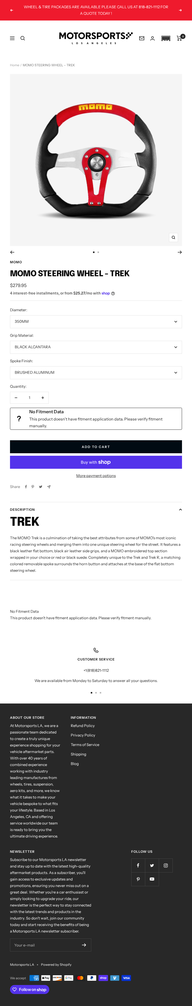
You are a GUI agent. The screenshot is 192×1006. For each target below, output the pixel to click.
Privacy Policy (83, 735)
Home (14, 65)
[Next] (180, 252)
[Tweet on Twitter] (40, 486)
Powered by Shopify (56, 964)
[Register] (84, 945)
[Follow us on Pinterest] (138, 879)
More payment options (96, 475)
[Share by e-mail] (48, 486)
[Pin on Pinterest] (33, 486)
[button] (166, 38)
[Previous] (12, 252)
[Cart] (179, 38)
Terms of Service (85, 744)
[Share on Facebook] (26, 486)
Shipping (78, 754)
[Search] (22, 38)
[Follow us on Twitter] (152, 865)
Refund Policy (83, 725)
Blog (75, 763)
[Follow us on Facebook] (138, 865)
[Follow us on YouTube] (152, 879)
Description (22, 510)
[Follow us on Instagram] (165, 865)
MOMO (16, 262)
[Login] (152, 38)
